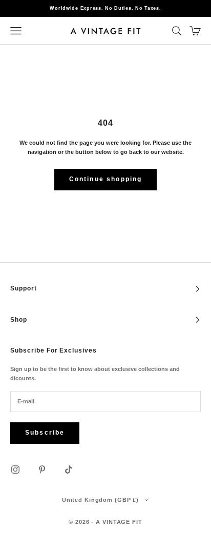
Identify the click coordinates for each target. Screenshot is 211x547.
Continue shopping (105, 179)
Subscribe (45, 432)
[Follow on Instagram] (15, 469)
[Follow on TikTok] (69, 469)
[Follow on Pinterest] (42, 469)
